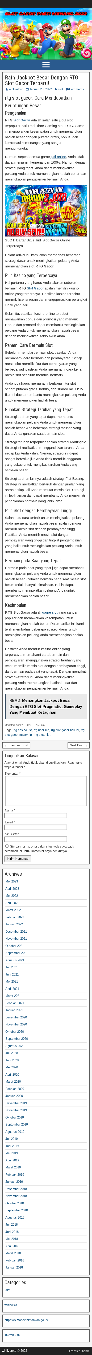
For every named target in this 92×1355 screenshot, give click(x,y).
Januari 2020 (14, 1096)
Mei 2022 (11, 895)
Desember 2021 (16, 931)
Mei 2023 (11, 881)
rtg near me (41, 730)
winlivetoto (16, 89)
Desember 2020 (16, 1017)
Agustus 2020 (14, 1046)
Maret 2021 (13, 996)
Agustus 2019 (14, 1132)
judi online (58, 157)
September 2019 (16, 1124)
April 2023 (12, 888)
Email (10, 822)
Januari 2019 (14, 1181)
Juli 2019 (11, 1139)
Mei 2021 (11, 981)
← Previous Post (16, 745)
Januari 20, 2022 (40, 89)
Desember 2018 (16, 1189)
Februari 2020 (14, 1089)
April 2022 (12, 903)
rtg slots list (42, 734)
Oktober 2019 (14, 1117)
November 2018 (16, 1196)
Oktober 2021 (14, 946)
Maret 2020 (13, 1081)
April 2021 (12, 989)
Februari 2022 (14, 917)
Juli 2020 (11, 1053)
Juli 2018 (11, 1224)
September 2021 (16, 953)
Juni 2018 (12, 1232)
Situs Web (12, 834)
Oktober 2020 (14, 1031)
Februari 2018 (14, 1260)
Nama (10, 810)
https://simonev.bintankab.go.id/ (26, 1320)
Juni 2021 (12, 974)
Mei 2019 (11, 1153)
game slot (50, 612)
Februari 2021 (14, 1003)
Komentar (13, 773)
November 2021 (16, 938)
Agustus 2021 (14, 960)
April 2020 (12, 1074)
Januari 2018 (14, 1267)
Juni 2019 (12, 1146)
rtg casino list (22, 730)
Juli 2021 (11, 967)
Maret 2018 (13, 1253)
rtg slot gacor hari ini (65, 730)
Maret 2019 (13, 1167)
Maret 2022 (13, 910)
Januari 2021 (14, 1010)
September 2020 (16, 1038)
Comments (76, 89)
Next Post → (79, 745)
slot (60, 89)
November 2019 (16, 1110)
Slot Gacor (21, 120)
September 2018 (16, 1210)
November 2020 (16, 1024)
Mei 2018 (11, 1239)
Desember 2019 (16, 1103)
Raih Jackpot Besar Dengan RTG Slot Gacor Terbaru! (41, 80)
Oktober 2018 (14, 1203)
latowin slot (12, 1334)
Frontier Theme (79, 1351)
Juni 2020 (12, 1060)
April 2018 (12, 1246)
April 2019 (12, 1160)
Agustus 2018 (14, 1217)
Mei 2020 (11, 1067)
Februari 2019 (14, 1174)
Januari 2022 (14, 924)
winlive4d (10, 1305)
